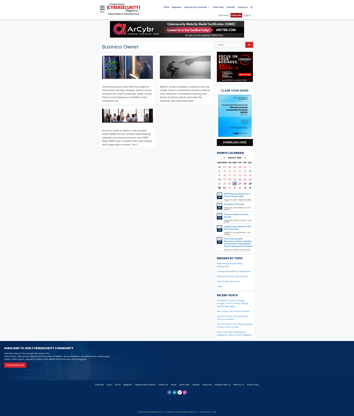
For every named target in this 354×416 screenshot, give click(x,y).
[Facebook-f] (169, 392)
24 (224, 183)
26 (234, 183)
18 (229, 179)
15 (250, 175)
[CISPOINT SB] (235, 81)
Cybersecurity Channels (195, 7)
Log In (109, 384)
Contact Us (163, 384)
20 (239, 179)
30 (239, 167)
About (173, 384)
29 (234, 167)
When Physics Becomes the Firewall (233, 311)
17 (224, 179)
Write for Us (238, 384)
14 (245, 175)
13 (239, 175)
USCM (166, 7)
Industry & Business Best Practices (232, 276)
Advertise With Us (223, 384)
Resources (243, 7)
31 (245, 167)
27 (224, 167)
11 (229, 175)
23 (219, 183)
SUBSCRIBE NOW (15, 365)
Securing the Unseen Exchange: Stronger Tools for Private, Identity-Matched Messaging (233, 303)
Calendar (230, 7)
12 (234, 175)
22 (250, 179)
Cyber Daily (218, 7)
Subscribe (236, 15)
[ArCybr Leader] (177, 36)
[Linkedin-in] (174, 392)
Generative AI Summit (234, 204)
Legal (219, 286)
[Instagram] (185, 392)
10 (224, 175)
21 (245, 179)
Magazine (176, 7)
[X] (179, 392)
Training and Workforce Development (234, 271)
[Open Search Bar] (251, 7)
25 (229, 183)
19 (234, 179)
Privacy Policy (253, 384)
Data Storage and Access (228, 281)
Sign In (247, 15)
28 (229, 167)
